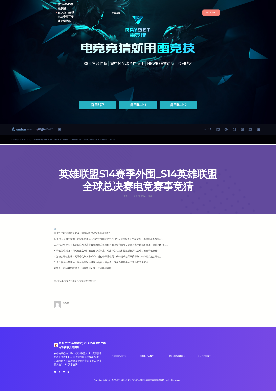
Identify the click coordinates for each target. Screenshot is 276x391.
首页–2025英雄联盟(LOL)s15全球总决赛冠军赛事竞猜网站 (66, 12)
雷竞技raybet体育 (87, 280)
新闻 (150, 196)
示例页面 (116, 12)
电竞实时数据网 (71, 280)
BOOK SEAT (211, 13)
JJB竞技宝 (59, 280)
